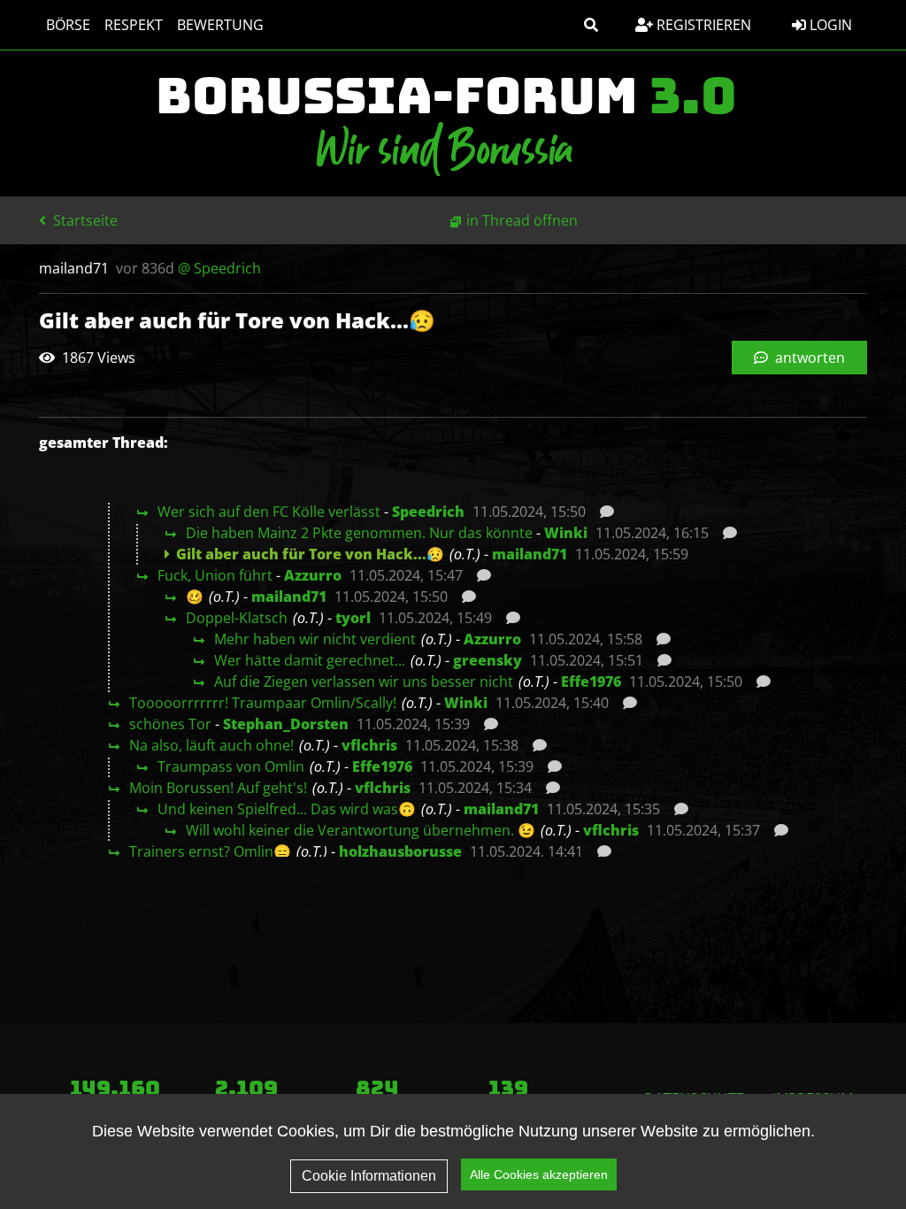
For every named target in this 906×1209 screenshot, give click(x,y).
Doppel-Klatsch (236, 618)
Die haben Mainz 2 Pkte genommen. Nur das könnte (359, 533)
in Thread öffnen (522, 220)
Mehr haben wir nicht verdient (315, 639)
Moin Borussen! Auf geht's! (218, 787)
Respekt (133, 25)
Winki (565, 533)
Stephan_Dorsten (286, 724)
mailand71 (529, 554)
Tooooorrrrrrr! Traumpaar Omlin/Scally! (263, 702)
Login (829, 25)
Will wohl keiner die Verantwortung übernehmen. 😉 (360, 830)
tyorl (353, 618)
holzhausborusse (400, 851)
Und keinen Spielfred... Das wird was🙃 (286, 809)
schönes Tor (170, 724)
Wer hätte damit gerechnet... (310, 660)
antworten (808, 357)
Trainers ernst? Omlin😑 (210, 851)
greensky (487, 660)
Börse (68, 25)
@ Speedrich (219, 268)
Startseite (84, 220)
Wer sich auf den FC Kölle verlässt (269, 511)
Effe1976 (591, 681)
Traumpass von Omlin (231, 766)
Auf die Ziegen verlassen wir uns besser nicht (364, 681)
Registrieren (702, 25)
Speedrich (428, 511)
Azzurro (313, 575)
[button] (591, 25)
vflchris (369, 745)
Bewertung (220, 25)
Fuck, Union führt (215, 575)
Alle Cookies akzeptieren (539, 1174)
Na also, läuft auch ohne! (211, 745)
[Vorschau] (602, 511)
